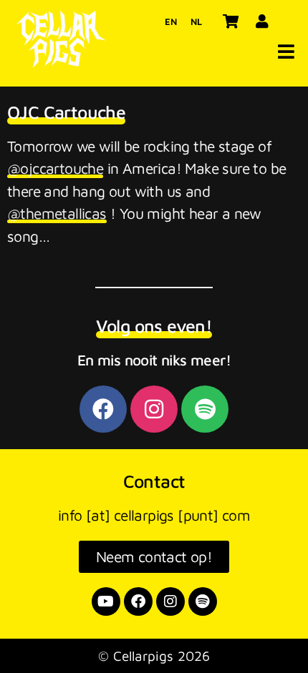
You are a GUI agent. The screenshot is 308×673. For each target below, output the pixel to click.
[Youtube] (106, 601)
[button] (286, 51)
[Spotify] (204, 409)
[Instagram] (154, 409)
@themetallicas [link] (57, 213)
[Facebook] (103, 409)
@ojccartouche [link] (55, 168)
